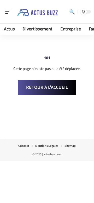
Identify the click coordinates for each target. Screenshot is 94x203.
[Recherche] (72, 11)
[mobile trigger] (9, 11)
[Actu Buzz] (37, 11)
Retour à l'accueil (47, 87)
